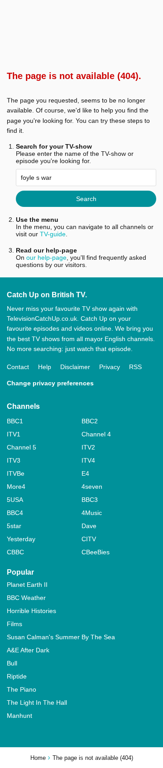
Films (14, 624)
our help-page (46, 257)
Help (44, 366)
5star (14, 525)
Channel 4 (96, 434)
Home (38, 757)
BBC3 (90, 499)
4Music (92, 512)
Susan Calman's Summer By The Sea (61, 637)
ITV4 (88, 460)
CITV (89, 539)
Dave (89, 525)
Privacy (109, 366)
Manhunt (19, 715)
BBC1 (15, 421)
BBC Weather (26, 597)
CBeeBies (96, 552)
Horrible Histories (31, 610)
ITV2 (88, 447)
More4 (16, 486)
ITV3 (13, 460)
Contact (18, 366)
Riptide (17, 676)
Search (86, 198)
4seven (92, 486)
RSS (135, 366)
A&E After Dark (28, 650)
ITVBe (15, 473)
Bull (12, 663)
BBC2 (90, 421)
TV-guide (53, 234)
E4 (85, 473)
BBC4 (15, 512)
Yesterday (21, 539)
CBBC (15, 552)
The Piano (21, 689)
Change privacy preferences (50, 383)
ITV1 (13, 434)
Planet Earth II (27, 584)
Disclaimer (75, 366)
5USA (15, 499)
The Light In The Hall (37, 702)
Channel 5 (21, 447)
